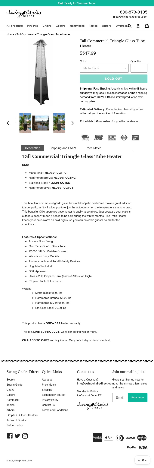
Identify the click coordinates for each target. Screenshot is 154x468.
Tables (93, 26)
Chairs (49, 26)
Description (32, 148)
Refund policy (15, 425)
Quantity (136, 61)
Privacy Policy (50, 400)
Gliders (60, 26)
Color (83, 61)
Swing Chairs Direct (23, 460)
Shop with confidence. (125, 121)
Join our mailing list (128, 371)
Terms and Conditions (55, 410)
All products (15, 26)
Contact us (48, 405)
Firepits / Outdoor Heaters (22, 415)
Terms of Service (17, 420)
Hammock (13, 400)
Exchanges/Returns (53, 395)
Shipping (47, 389)
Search (11, 379)
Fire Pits (32, 26)
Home (10, 34)
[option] (23, 123)
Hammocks (77, 26)
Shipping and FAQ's (63, 148)
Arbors (106, 26)
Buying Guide (15, 384)
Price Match (93, 148)
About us (47, 379)
